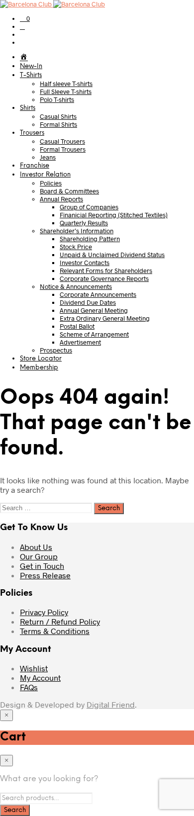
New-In (31, 66)
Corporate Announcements (98, 294)
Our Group (39, 556)
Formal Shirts (58, 124)
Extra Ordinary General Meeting (105, 318)
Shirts (27, 108)
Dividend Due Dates (88, 302)
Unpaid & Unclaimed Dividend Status (112, 255)
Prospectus (56, 350)
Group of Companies (89, 207)
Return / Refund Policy (60, 621)
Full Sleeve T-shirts (66, 91)
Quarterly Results (84, 223)
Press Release (45, 575)
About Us (36, 546)
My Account (40, 677)
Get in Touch (42, 565)
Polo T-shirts (57, 99)
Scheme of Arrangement (94, 334)
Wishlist (34, 668)
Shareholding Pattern (90, 239)
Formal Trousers (63, 149)
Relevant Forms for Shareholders (106, 270)
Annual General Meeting (94, 310)
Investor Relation (45, 175)
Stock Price (76, 247)
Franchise (34, 166)
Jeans (48, 157)
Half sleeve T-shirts (66, 84)
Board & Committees (69, 191)
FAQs (29, 687)
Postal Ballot (77, 326)
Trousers (32, 133)
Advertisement (80, 342)
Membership (39, 367)
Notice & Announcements (76, 286)
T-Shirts (31, 75)
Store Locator (41, 359)
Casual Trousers (62, 141)
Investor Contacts (84, 263)
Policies (51, 183)
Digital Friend (111, 704)
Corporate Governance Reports (104, 278)
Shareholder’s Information (76, 231)
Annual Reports (61, 199)
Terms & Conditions (55, 630)
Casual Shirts (58, 116)
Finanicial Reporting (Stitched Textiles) (114, 215)
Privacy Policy (44, 612)
